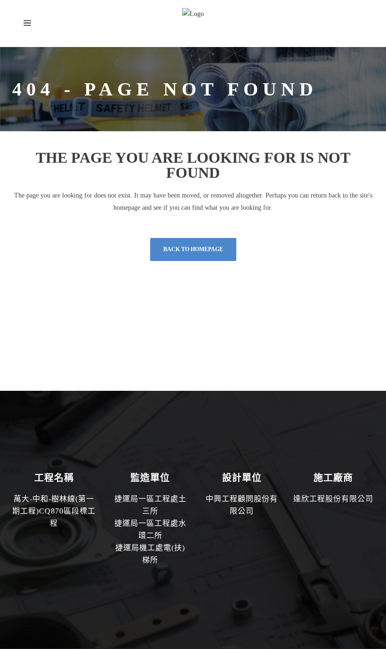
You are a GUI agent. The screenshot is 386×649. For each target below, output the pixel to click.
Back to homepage (193, 249)
